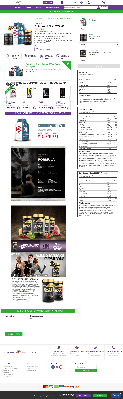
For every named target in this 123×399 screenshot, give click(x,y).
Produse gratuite (31, 370)
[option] (38, 70)
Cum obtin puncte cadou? (34, 368)
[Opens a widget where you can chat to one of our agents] (116, 395)
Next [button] (72, 98)
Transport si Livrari (8, 372)
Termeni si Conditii (8, 370)
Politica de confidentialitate (10, 368)
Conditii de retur (7, 376)
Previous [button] (4, 98)
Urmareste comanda (32, 366)
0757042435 (104, 6)
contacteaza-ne (7, 366)
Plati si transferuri (8, 374)
